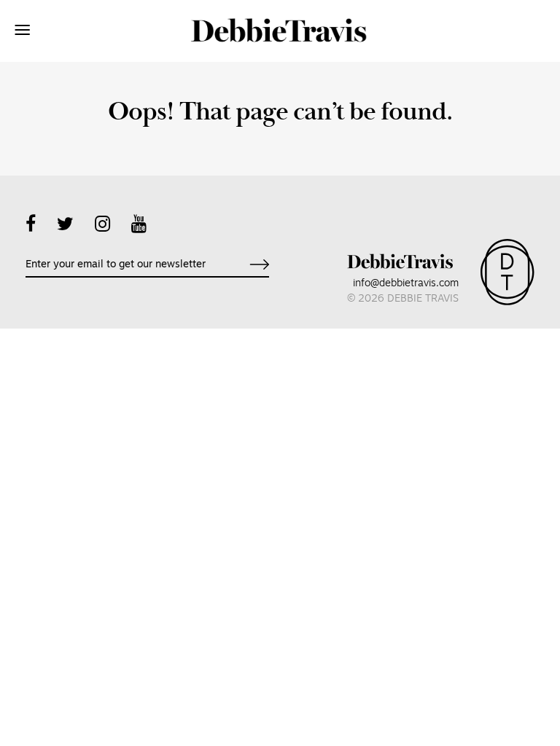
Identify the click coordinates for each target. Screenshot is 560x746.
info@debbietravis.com (406, 283)
